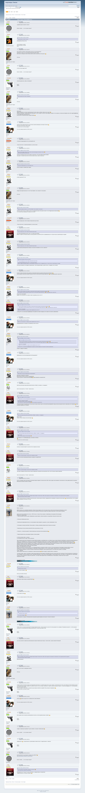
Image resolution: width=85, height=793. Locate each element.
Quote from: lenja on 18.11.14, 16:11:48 (22, 336)
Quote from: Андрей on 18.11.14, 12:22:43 (23, 150)
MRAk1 (8, 108)
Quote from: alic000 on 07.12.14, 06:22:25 (23, 566)
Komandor (9, 138)
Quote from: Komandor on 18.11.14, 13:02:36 (24, 259)
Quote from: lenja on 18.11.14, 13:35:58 (22, 257)
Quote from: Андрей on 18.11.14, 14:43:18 (23, 289)
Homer (8, 48)
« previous (76, 16)
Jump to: (69, 784)
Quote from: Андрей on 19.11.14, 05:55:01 (24, 397)
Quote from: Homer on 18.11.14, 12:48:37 (23, 207)
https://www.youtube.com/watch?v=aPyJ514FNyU (24, 770)
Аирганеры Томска (11, 2)
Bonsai (8, 443)
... (8, 17)
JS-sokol (9, 78)
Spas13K (9, 563)
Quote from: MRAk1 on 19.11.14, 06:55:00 (23, 395)
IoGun (8, 21)
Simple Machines (46, 790)
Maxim (8, 34)
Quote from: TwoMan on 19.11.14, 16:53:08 (23, 413)
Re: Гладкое (21, 21)
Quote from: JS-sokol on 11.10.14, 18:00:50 (23, 94)
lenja (8, 226)
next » (78, 16)
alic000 (8, 505)
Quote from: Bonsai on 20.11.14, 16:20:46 (23, 453)
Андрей (9, 121)
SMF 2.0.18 (38, 790)
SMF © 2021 (42, 790)
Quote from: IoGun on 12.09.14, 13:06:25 (23, 37)
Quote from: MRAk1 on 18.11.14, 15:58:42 (24, 338)
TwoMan (9, 382)
